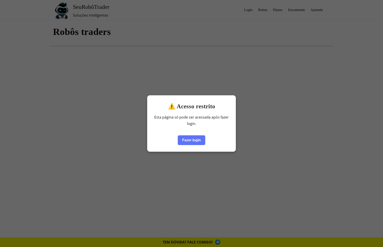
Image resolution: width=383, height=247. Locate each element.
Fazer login (191, 140)
